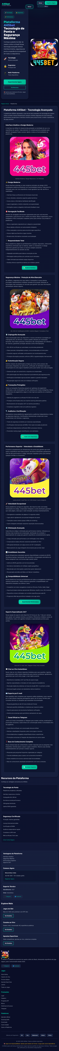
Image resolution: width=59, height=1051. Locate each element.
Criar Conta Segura (8, 840)
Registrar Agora (51, 3)
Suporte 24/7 (7, 862)
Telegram (3, 1008)
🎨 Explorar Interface (29, 267)
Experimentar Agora (14, 82)
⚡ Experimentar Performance (29, 602)
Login (2, 995)
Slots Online (4, 974)
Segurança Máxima (8, 858)
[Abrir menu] (43, 6)
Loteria (3, 984)
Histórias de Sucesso (7, 1006)
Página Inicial (5, 103)
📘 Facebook (18, 896)
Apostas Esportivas (6, 982)
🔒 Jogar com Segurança (29, 436)
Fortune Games (5, 979)
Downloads (4, 1022)
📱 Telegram (7, 896)
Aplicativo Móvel (5, 1017)
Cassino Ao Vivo (5, 977)
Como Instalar (5, 1024)
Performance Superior (9, 860)
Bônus (3, 1003)
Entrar (40, 3)
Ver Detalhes (8, 916)
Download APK (5, 1019)
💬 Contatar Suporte (29, 767)
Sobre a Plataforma (6, 1027)
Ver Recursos (14, 87)
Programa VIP (5, 1001)
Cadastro (3, 998)
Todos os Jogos (5, 987)
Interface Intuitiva (8, 856)
